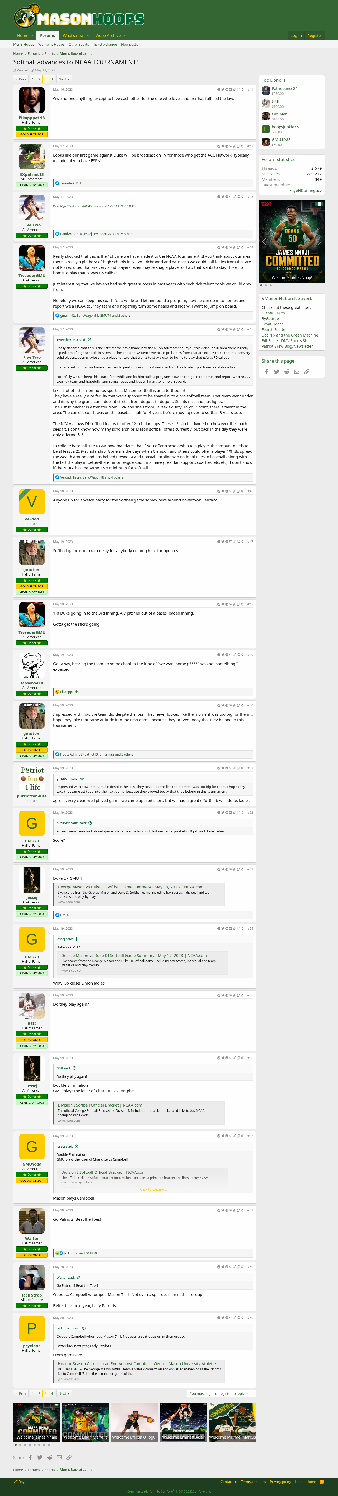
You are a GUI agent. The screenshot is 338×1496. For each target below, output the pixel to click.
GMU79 (32, 840)
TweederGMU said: (71, 339)
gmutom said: (67, 778)
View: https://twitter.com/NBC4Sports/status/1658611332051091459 (94, 206)
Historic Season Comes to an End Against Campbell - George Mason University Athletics (137, 1363)
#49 (250, 654)
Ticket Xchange (105, 44)
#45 (250, 329)
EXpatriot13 (32, 174)
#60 (250, 1317)
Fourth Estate (273, 329)
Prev (22, 79)
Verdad (22, 70)
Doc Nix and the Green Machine (290, 335)
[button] (32, 35)
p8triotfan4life (32, 795)
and (80, 1253)
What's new (73, 35)
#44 (250, 247)
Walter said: (66, 1277)
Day (21, 1481)
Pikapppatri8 (32, 117)
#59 (250, 1267)
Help (298, 1481)
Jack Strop (32, 1295)
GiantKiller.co (273, 312)
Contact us (228, 1481)
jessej (31, 897)
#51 (250, 768)
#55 (250, 995)
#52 (250, 812)
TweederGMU (31, 275)
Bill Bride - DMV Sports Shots (287, 340)
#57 (250, 1136)
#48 (250, 604)
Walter (32, 1238)
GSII (32, 1023)
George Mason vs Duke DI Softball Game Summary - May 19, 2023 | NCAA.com (131, 886)
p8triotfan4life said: (72, 823)
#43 (250, 196)
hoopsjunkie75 (285, 126)
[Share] (230, 90)
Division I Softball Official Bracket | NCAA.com (100, 1105)
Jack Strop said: (68, 1328)
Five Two (32, 224)
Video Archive (108, 35)
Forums (47, 35)
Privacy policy (280, 1481)
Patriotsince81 (285, 88)
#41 (250, 89)
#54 (250, 928)
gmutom (32, 569)
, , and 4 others (91, 477)
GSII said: (64, 1068)
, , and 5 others (96, 234)
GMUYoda (31, 1164)
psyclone (32, 1345)
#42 (250, 146)
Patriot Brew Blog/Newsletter (287, 346)
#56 (250, 1058)
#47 (250, 541)
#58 (250, 1210)
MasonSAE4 (32, 682)
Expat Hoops (273, 324)
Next (62, 79)
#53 (250, 869)
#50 (250, 705)
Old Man (280, 113)
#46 (250, 491)
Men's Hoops (23, 44)
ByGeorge (270, 318)
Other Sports (79, 44)
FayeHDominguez (305, 190)
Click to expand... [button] (153, 1189)
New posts (129, 44)
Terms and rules (253, 1481)
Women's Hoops (51, 44)
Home (22, 35)
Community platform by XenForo (169, 1491)
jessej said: (65, 939)
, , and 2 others (95, 315)
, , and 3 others (97, 754)
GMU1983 (281, 139)
